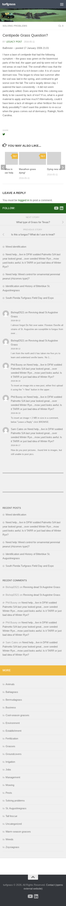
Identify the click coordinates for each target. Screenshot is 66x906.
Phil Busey (17, 364)
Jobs (8, 769)
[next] (62, 167)
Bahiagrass (12, 692)
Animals (10, 684)
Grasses (10, 746)
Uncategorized (14, 823)
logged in (23, 200)
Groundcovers (13, 754)
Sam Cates (17, 429)
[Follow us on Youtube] (56, 208)
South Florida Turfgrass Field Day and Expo (30, 297)
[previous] (3, 167)
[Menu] (62, 4)
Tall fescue (11, 816)
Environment (13, 723)
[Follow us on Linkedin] (61, 208)
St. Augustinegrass (16, 808)
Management (13, 777)
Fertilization (12, 738)
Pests (9, 792)
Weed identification (16, 246)
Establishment (13, 730)
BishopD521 (17, 312)
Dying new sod (55, 169)
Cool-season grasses (17, 715)
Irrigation (10, 761)
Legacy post (14, 41)
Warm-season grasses (18, 831)
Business (11, 707)
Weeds (9, 839)
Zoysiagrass (12, 847)
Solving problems (15, 25)
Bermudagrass (14, 699)
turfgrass (9, 4)
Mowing (10, 785)
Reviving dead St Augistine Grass (41, 587)
